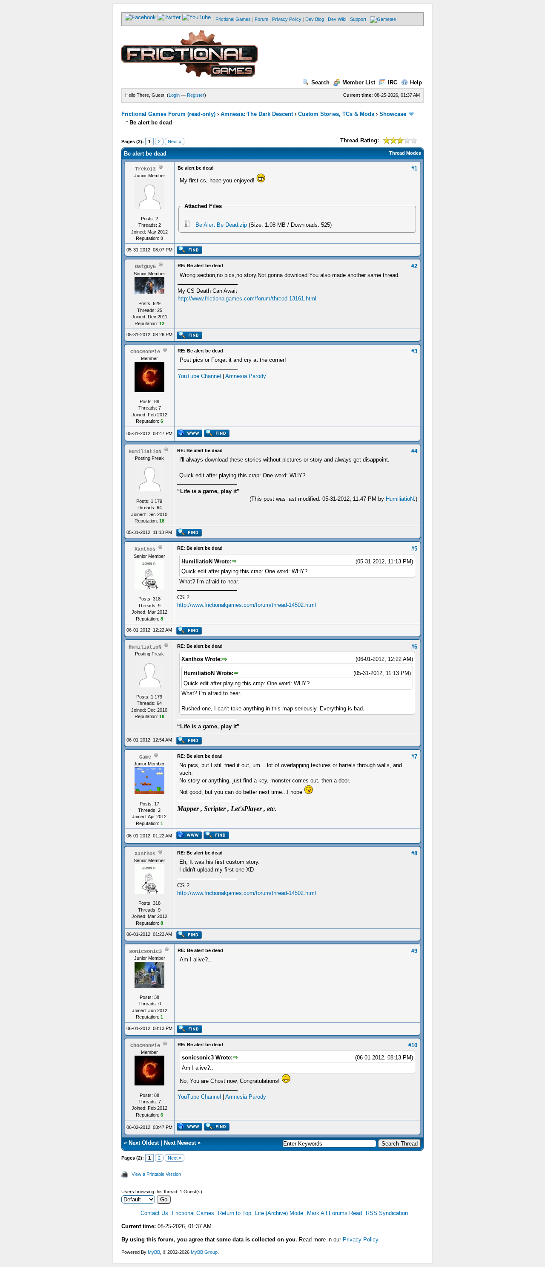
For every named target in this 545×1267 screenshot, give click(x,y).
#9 (414, 951)
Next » (174, 141)
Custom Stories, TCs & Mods (336, 114)
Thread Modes (405, 153)
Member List (358, 82)
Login (174, 95)
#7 (414, 756)
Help (416, 82)
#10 (412, 1045)
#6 (414, 647)
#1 (414, 168)
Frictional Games (233, 19)
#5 (414, 548)
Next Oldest (144, 1143)
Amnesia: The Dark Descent (257, 114)
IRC (392, 82)
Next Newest (180, 1143)
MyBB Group (204, 1252)
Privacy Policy (286, 19)
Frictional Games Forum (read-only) (168, 114)
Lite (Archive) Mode (279, 1213)
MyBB (154, 1252)
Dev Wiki (337, 19)
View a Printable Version (156, 1174)
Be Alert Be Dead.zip (221, 225)
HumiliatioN (400, 499)
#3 (414, 351)
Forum (261, 19)
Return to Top (234, 1213)
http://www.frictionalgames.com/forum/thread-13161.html (247, 298)
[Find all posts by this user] (189, 252)
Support (358, 19)
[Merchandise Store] (383, 19)
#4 (414, 451)
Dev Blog (314, 19)
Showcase (392, 114)
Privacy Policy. (361, 1239)
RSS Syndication (387, 1213)
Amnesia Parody (245, 376)
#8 (414, 853)
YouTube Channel (199, 376)
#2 (414, 266)
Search (320, 82)
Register (195, 95)
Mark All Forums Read (334, 1213)
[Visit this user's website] (189, 435)
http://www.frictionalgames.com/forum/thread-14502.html (246, 605)
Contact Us (154, 1213)
